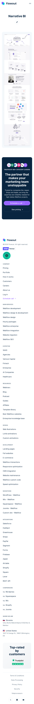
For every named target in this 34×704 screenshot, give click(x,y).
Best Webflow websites (12, 414)
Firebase (6, 554)
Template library (9, 410)
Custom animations (10, 438)
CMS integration (9, 471)
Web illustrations (9, 429)
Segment (6, 546)
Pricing (5, 268)
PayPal (5, 541)
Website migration (10, 335)
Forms (5, 550)
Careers (6, 286)
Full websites (8, 453)
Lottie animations (10, 434)
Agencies (6, 355)
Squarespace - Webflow (12, 504)
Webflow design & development (15, 313)
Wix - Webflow (8, 499)
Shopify (6, 568)
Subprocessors (17, 693)
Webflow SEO (8, 339)
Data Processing (17, 680)
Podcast (6, 396)
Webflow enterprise (10, 326)
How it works (8, 277)
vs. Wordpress (8, 592)
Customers (7, 281)
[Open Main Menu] (30, 3)
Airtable (6, 563)
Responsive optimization (12, 467)
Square (5, 572)
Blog (4, 392)
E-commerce (8, 458)
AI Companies (8, 372)
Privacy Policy (17, 684)
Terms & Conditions (17, 676)
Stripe (5, 537)
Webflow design (9, 317)
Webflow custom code (12, 480)
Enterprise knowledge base (14, 418)
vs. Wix (5, 601)
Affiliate (6, 405)
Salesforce (7, 524)
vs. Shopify (7, 605)
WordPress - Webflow (11, 495)
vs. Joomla (7, 609)
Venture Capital (9, 359)
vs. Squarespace (9, 596)
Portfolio (6, 272)
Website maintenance (11, 475)
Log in (5, 294)
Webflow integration (11, 331)
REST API (6, 581)
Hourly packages (9, 322)
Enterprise (7, 368)
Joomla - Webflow (10, 508)
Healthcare (7, 377)
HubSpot (6, 528)
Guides (5, 401)
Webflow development (12, 308)
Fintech (6, 363)
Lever (5, 577)
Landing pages (9, 449)
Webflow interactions (11, 462)
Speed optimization (10, 484)
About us (6, 290)
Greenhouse (7, 532)
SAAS (5, 350)
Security (17, 689)
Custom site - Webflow (12, 513)
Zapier (5, 559)
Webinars (6, 387)
